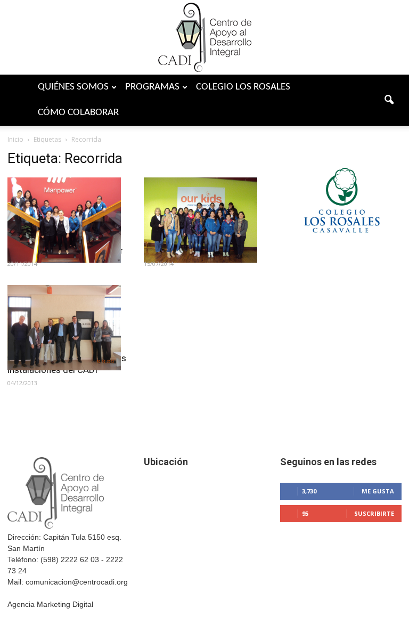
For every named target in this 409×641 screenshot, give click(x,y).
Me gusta (378, 491)
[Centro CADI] (204, 37)
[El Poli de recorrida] (204, 220)
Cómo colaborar (78, 113)
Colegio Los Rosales (243, 87)
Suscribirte (374, 513)
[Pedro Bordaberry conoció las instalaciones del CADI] (68, 327)
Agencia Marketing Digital (50, 604)
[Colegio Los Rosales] (341, 248)
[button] (389, 100)
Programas (152, 87)
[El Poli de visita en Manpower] (68, 220)
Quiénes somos (73, 87)
